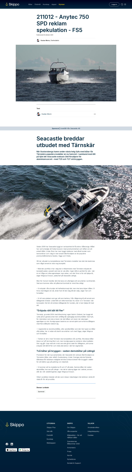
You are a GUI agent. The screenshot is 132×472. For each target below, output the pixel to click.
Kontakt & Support (74, 463)
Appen (54, 4)
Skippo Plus (51, 427)
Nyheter (62, 4)
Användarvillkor (93, 427)
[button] (66, 73)
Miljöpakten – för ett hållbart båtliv (74, 436)
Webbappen (51, 443)
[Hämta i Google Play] (24, 449)
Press (69, 451)
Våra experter (72, 431)
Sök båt (49, 431)
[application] (66, 73)
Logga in (114, 4)
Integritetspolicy (93, 431)
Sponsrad (41, 391)
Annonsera (71, 448)
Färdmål (37, 4)
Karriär (69, 455)
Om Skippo (71, 427)
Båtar (30, 4)
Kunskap (46, 4)
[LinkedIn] (12, 444)
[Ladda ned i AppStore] (11, 449)
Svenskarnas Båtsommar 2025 (73, 442)
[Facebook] (7, 444)
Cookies (90, 435)
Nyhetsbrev (71, 459)
